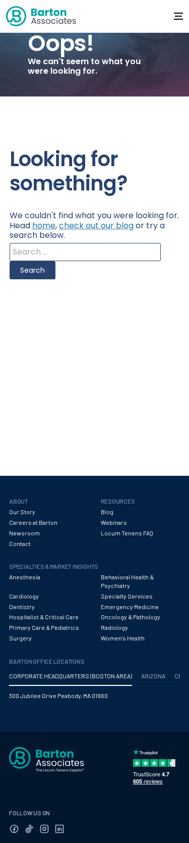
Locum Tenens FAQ (127, 532)
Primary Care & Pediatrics (44, 627)
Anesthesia (24, 576)
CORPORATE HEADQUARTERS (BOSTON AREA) (70, 675)
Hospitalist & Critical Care (44, 616)
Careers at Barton (33, 522)
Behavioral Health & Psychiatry (127, 581)
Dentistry (22, 606)
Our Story (22, 511)
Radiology (114, 627)
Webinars (114, 522)
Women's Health (123, 637)
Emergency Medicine (130, 606)
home (43, 225)
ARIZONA (153, 675)
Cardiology (24, 596)
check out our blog (96, 225)
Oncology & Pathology (130, 616)
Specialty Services (127, 596)
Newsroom (24, 532)
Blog (107, 511)
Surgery (20, 637)
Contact (20, 543)
